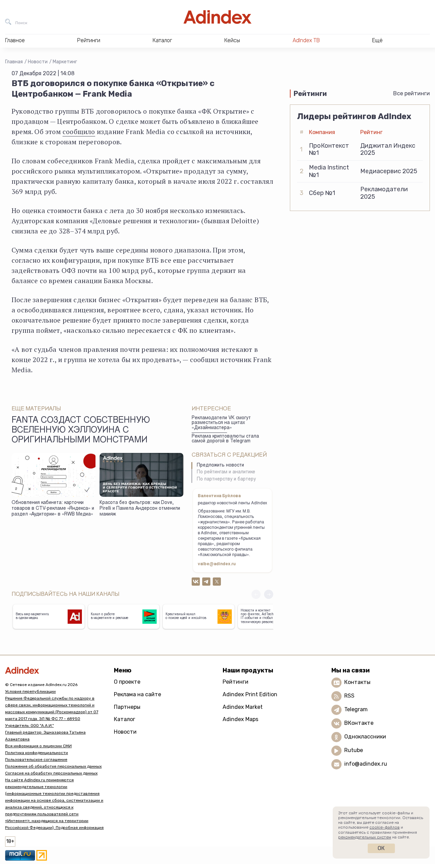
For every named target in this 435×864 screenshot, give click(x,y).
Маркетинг (65, 62)
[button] (268, 594)
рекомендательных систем (364, 837)
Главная (14, 62)
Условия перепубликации (30, 691)
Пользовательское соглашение (36, 759)
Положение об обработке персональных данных (53, 766)
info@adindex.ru (365, 764)
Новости (38, 62)
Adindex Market (243, 707)
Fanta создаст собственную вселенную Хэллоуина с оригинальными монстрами (81, 431)
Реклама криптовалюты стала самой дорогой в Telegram (225, 439)
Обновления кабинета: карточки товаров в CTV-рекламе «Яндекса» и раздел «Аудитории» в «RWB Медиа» (53, 509)
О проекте (127, 682)
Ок (381, 848)
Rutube (353, 750)
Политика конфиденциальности (36, 752)
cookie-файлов (384, 827)
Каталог (124, 719)
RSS (349, 695)
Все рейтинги (411, 93)
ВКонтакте (358, 723)
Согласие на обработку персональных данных (51, 773)
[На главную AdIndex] (217, 17)
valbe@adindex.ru (217, 564)
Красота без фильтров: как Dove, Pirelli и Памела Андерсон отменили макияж (140, 509)
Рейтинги (235, 682)
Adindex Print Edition (250, 694)
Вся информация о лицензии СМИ (38, 746)
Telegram (356, 709)
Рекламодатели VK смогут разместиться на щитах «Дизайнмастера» (221, 423)
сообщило (79, 131)
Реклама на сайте (137, 694)
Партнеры (127, 707)
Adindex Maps (240, 719)
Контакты (357, 682)
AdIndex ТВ (306, 40)
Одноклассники (365, 736)
